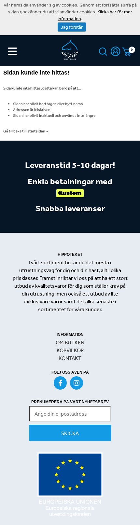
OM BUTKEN (70, 342)
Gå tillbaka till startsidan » (25, 131)
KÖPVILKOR (70, 350)
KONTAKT (70, 358)
